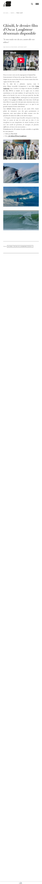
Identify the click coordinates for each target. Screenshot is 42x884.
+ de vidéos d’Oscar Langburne (17, 136)
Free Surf (19, 12)
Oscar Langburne (21, 246)
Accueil (6, 12)
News (12, 12)
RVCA (30, 246)
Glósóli (10, 246)
